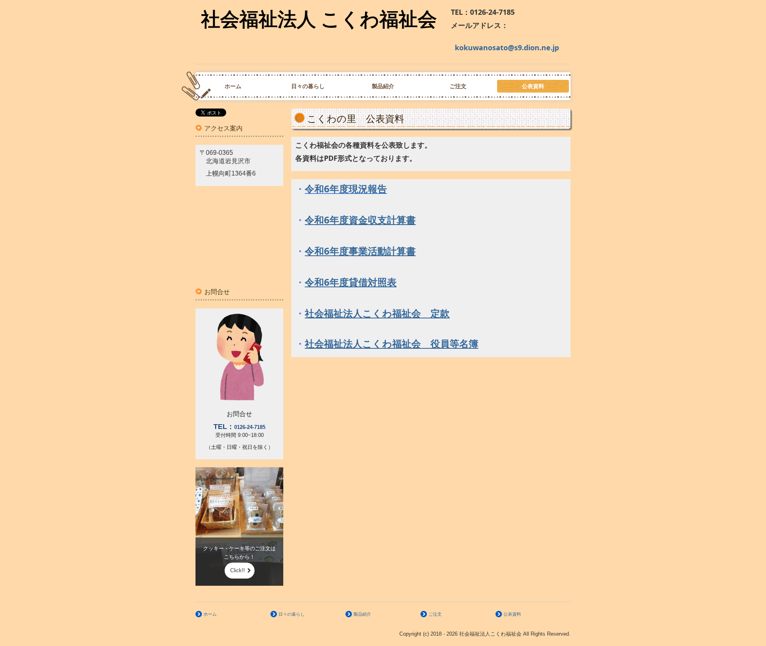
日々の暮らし (308, 86)
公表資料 (533, 86)
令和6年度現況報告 (346, 188)
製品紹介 (383, 86)
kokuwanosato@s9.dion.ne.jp (507, 47)
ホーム (233, 86)
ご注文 (458, 86)
